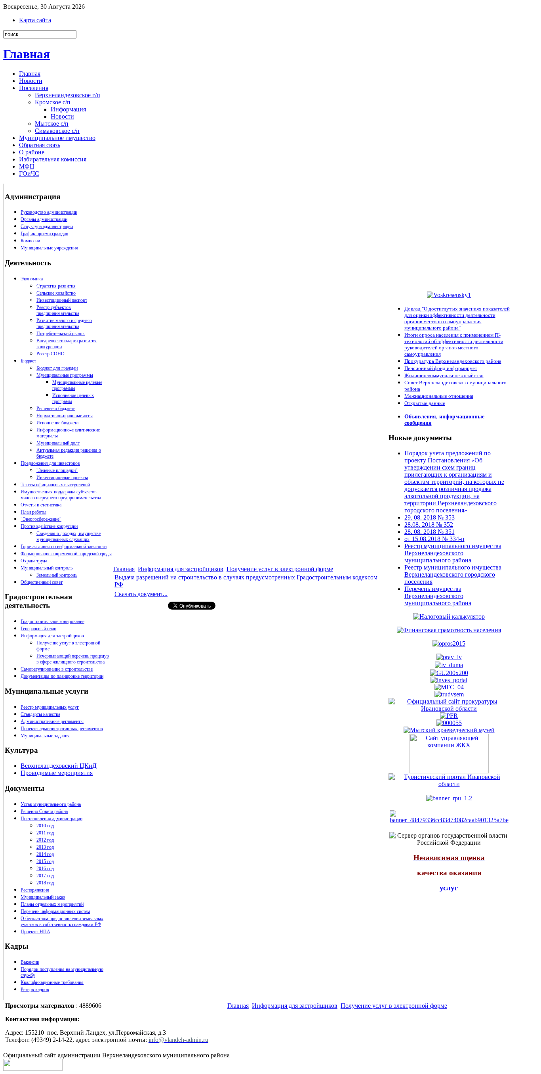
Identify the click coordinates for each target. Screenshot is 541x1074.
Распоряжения (35, 890)
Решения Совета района (44, 811)
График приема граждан (44, 233)
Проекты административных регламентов (62, 728)
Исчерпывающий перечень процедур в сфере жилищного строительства (72, 659)
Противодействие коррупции (49, 526)
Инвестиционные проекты (62, 477)
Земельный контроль (56, 575)
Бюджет (28, 361)
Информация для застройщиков (52, 636)
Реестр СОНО (50, 354)
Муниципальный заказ (43, 897)
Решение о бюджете (55, 408)
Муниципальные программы (64, 375)
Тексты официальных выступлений (55, 484)
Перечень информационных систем (55, 911)
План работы (33, 512)
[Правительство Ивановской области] (449, 657)
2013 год (45, 847)
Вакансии (30, 962)
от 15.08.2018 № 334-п (434, 538)
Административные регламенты (52, 721)
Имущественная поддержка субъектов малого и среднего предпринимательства (61, 495)
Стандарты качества (40, 714)
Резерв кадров (35, 989)
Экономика (32, 279)
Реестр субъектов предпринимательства (57, 310)
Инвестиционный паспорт (61, 300)
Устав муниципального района (51, 804)
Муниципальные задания (45, 735)
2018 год (45, 883)
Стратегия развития (56, 286)
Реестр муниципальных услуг (50, 707)
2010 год (45, 826)
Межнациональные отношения (438, 396)
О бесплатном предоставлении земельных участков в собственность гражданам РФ (62, 921)
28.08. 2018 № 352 (428, 524)
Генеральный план (38, 628)
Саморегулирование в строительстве (57, 669)
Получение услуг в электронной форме (280, 569)
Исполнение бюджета (57, 423)
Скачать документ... (141, 594)
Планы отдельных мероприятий (52, 904)
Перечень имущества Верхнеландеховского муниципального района (437, 595)
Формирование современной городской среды (66, 553)
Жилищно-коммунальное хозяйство (444, 375)
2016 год (45, 868)
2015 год (45, 861)
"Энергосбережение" (41, 519)
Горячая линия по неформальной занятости (64, 546)
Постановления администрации (51, 818)
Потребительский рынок (60, 333)
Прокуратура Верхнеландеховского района (452, 361)
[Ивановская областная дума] (449, 665)
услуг (449, 888)
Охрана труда (34, 561)
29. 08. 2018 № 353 (429, 517)
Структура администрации (47, 226)
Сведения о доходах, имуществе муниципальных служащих (68, 536)
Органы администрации (44, 219)
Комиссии (30, 241)
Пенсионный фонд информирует (440, 368)
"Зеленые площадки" (57, 470)
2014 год (45, 854)
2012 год (45, 840)
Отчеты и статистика (41, 505)
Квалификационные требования (52, 982)
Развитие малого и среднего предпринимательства (64, 323)
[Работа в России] (449, 693)
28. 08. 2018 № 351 (429, 531)
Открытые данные (424, 403)
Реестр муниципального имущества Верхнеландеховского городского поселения (452, 574)
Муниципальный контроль (46, 568)
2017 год (45, 875)
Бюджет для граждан (57, 368)
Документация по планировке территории (62, 676)
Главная (26, 54)
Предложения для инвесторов (50, 463)
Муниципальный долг (58, 443)
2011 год (45, 833)
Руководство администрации (49, 212)
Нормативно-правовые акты (64, 415)
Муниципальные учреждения (49, 248)
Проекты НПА (35, 931)
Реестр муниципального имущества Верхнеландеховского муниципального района (452, 553)
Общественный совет (42, 582)
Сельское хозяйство (56, 293)
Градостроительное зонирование (52, 621)
